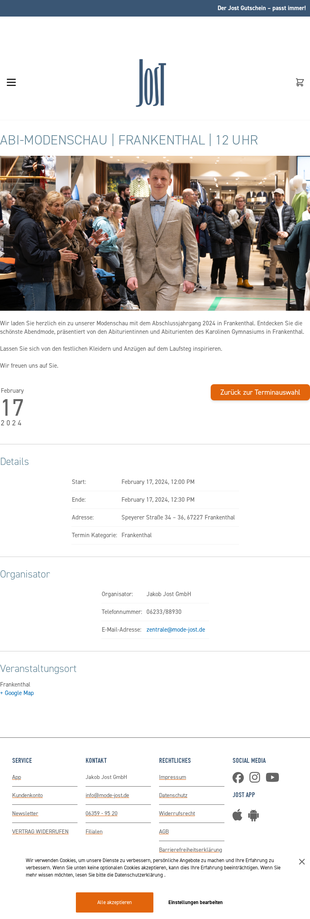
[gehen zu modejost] (256, 780)
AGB (164, 831)
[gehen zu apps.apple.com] (239, 818)
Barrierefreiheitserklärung (190, 850)
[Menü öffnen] (11, 82)
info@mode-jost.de (107, 795)
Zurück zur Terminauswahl (260, 392)
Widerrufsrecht (177, 813)
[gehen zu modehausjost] (240, 780)
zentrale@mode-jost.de (176, 630)
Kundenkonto (27, 795)
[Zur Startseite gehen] (151, 82)
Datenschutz (173, 795)
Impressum (172, 777)
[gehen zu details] (255, 818)
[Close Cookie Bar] (302, 862)
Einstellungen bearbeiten (195, 902)
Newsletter (25, 813)
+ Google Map (17, 693)
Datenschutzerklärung (139, 874)
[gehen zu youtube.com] (274, 780)
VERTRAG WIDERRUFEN (40, 831)
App (16, 777)
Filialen (94, 831)
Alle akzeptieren (114, 902)
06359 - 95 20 (101, 813)
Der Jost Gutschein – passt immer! (262, 8)
